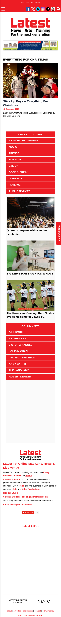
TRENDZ (14, 153)
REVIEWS (15, 185)
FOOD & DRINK (18, 172)
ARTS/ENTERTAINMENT (23, 140)
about (9, 611)
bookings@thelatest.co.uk (35, 497)
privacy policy (48, 611)
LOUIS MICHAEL (19, 351)
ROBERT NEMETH (20, 376)
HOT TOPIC (16, 159)
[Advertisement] (30, 413)
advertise (17, 611)
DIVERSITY (15, 178)
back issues (28, 611)
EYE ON (13, 165)
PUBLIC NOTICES (19, 191)
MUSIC (13, 146)
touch (21, 486)
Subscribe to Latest (30, 3)
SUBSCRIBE (58, 233)
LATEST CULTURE (30, 134)
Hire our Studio (10, 493)
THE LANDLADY (19, 370)
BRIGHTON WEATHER (30, 601)
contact (38, 611)
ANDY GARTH (17, 364)
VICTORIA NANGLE (20, 344)
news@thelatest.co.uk (21, 504)
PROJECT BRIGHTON (22, 357)
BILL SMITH (16, 332)
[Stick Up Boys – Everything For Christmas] (30, 80)
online (29, 475)
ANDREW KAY (17, 338)
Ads (15, 489)
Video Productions (31, 489)
